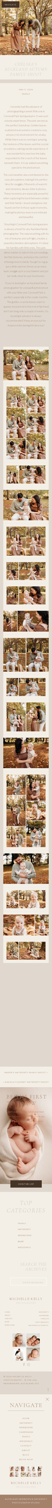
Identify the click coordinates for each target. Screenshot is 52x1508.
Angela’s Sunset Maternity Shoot (27, 1082)
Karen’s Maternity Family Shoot (25, 1072)
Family (26, 94)
